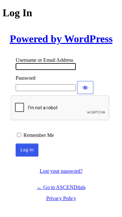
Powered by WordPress (61, 39)
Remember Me (38, 135)
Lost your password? (61, 171)
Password (25, 78)
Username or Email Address (44, 60)
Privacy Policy (61, 198)
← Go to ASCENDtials (61, 187)
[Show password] (85, 87)
